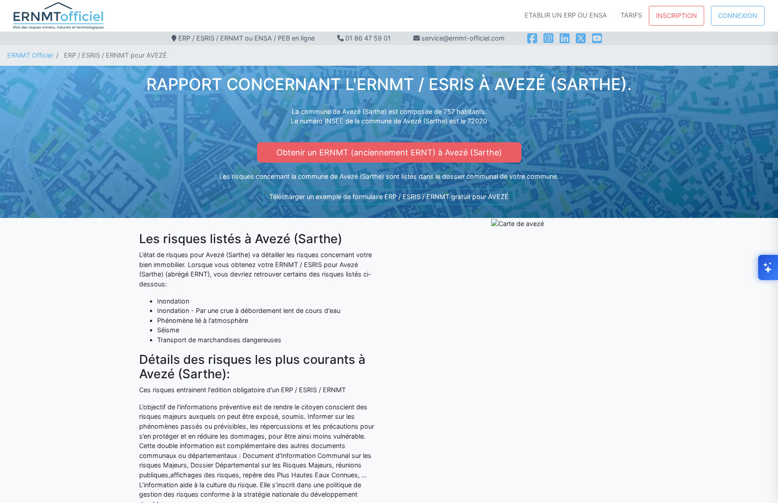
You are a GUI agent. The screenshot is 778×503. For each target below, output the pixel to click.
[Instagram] (548, 38)
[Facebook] (532, 38)
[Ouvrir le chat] (768, 267)
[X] (581, 38)
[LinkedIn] (565, 38)
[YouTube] (597, 38)
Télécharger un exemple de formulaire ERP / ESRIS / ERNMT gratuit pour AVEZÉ (389, 196)
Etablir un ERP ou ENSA (566, 15)
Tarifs (631, 15)
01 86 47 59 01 (368, 38)
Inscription (676, 15)
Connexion (737, 15)
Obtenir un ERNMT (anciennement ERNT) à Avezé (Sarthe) (389, 152)
